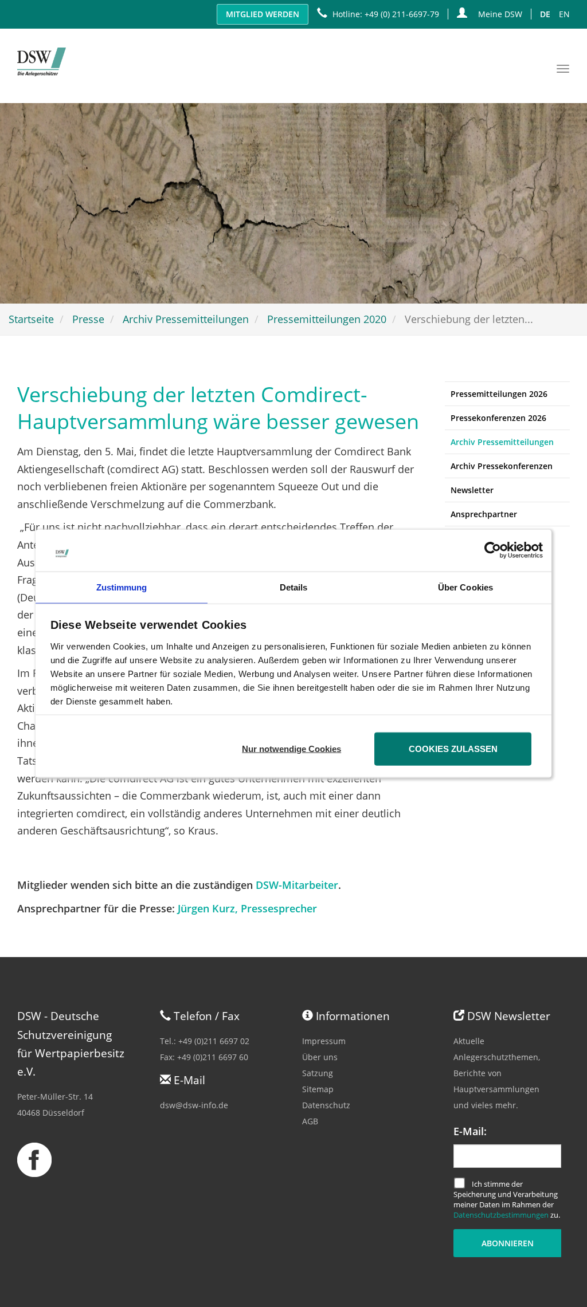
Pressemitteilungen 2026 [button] (499, 393)
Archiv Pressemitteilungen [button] (502, 441)
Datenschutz (326, 1105)
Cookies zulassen (453, 748)
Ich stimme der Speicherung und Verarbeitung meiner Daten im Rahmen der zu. (506, 1200)
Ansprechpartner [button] (484, 514)
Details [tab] (294, 587)
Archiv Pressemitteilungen (186, 319)
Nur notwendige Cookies (291, 748)
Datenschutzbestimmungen (501, 1215)
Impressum (324, 1041)
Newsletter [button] (472, 490)
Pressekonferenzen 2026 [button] (498, 417)
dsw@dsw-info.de (194, 1105)
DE (545, 14)
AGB (310, 1121)
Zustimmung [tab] (121, 587)
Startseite (31, 319)
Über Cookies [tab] (465, 587)
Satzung (317, 1073)
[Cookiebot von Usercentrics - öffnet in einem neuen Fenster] (493, 550)
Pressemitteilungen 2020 (326, 319)
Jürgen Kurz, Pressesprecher (247, 908)
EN (564, 14)
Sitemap (318, 1089)
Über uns (320, 1057)
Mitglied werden (262, 14)
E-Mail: (470, 1131)
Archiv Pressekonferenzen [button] (502, 465)
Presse (88, 319)
